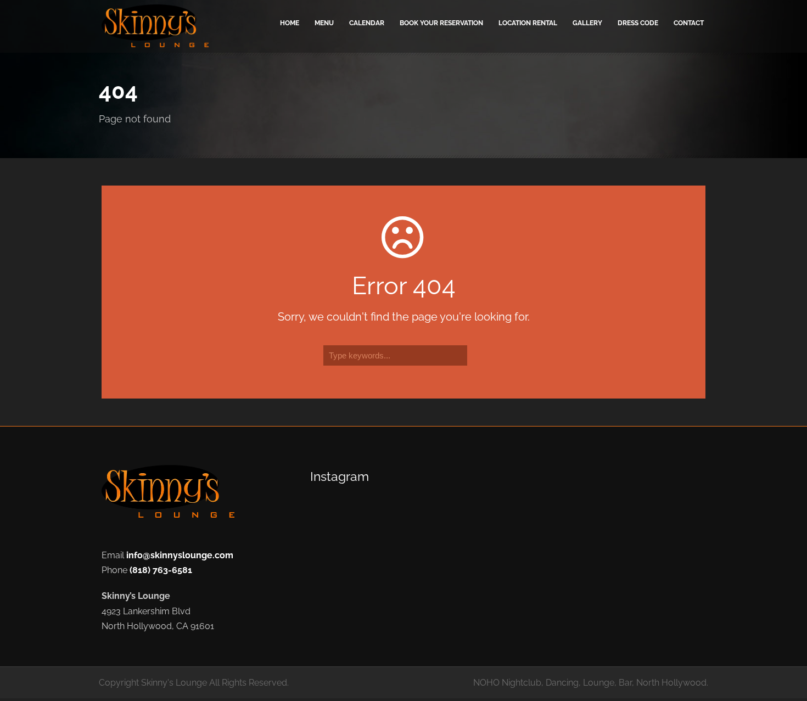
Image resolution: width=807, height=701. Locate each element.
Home (289, 23)
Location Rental (527, 23)
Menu (324, 23)
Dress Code (638, 23)
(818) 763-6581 (161, 570)
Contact (689, 23)
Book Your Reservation (441, 23)
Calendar (366, 23)
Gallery (587, 23)
